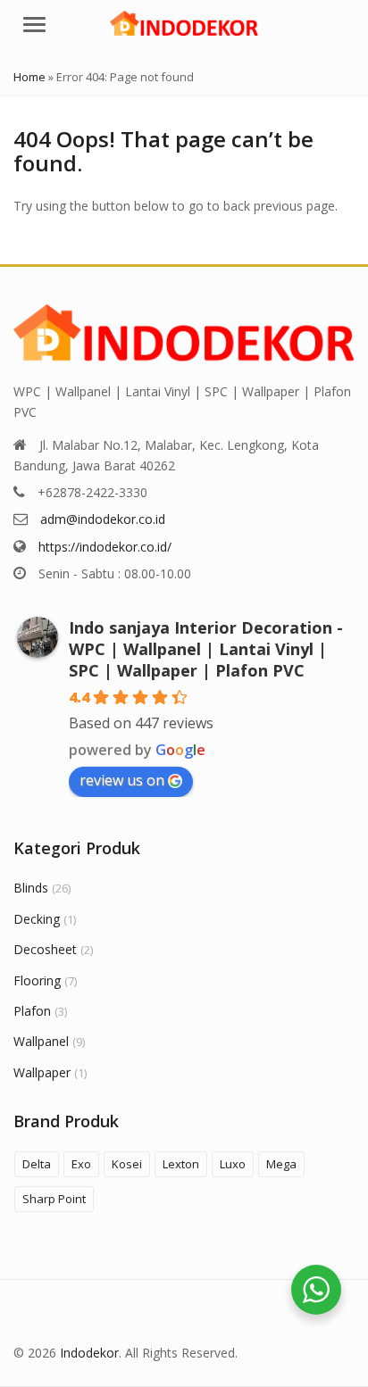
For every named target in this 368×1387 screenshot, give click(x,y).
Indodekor (89, 1352)
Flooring (37, 980)
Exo (81, 1164)
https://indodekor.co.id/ (104, 546)
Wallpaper (42, 1072)
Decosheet (45, 949)
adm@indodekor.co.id (102, 519)
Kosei (127, 1164)
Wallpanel (41, 1041)
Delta (36, 1164)
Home (29, 77)
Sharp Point (54, 1199)
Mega (281, 1164)
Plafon (32, 1010)
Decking (36, 918)
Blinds (30, 887)
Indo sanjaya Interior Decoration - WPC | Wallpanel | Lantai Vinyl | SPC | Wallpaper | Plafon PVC (206, 649)
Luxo (233, 1164)
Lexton (181, 1164)
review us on (121, 780)
